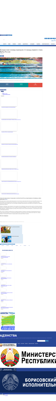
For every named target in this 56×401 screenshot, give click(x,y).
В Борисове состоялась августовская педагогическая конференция (10, 144)
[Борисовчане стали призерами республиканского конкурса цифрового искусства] (3, 304)
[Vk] (19, 245)
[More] (41, 219)
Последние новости (7, 250)
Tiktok (12, 245)
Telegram (3, 245)
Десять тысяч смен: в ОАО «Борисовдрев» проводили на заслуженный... (10, 193)
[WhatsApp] (19, 219)
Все (3, 92)
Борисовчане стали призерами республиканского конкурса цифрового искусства (7, 307)
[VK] (31, 219)
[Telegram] (48, 38)
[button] (53, 40)
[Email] (22, 219)
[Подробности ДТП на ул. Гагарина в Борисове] (9, 126)
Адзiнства (1, 80)
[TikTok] (50, 38)
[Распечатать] (25, 219)
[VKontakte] (51, 38)
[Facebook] (45, 38)
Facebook (25, 245)
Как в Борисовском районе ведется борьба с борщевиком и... (9, 156)
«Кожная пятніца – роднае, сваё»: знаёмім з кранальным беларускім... (6, 285)
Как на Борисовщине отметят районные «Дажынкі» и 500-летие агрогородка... (11, 119)
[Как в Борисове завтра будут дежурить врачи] (3, 261)
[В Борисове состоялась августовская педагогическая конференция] (9, 138)
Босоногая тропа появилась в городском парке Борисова (8, 107)
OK (29, 245)
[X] (12, 219)
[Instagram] (46, 38)
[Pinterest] (16, 219)
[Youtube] (53, 38)
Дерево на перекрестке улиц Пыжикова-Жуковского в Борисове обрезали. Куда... (11, 181)
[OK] (55, 38)
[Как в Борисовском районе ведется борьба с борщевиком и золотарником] (9, 151)
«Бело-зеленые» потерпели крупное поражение (13, 236)
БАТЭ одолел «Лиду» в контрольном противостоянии (13, 226)
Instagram (7, 245)
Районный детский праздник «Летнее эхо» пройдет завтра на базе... (6, 278)
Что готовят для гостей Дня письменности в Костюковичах (6, 271)
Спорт (4, 80)
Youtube (17, 245)
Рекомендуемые (5, 93)
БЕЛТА (6, 199)
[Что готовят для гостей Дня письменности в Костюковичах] (3, 268)
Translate (6, 395)
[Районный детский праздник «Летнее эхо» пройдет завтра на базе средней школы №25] (3, 275)
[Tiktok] (10, 245)
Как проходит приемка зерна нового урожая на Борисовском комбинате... (7, 293)
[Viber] (34, 219)
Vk (20, 245)
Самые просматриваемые (6, 94)
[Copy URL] (38, 219)
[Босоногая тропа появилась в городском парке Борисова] (9, 101)
